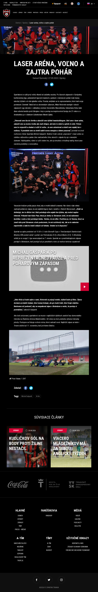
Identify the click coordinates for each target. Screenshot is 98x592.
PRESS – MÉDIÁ (44, 12)
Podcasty (78, 522)
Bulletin (78, 526)
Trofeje (20, 561)
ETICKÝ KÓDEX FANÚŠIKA (40, 3)
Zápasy (20, 12)
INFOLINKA (7, 5)
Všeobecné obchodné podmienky (78, 550)
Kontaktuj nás (77, 543)
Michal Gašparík (27, 396)
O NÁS (5, 3)
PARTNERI (35, 12)
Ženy (49, 547)
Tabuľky (20, 550)
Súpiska (20, 554)
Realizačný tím (20, 557)
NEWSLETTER (14, 3)
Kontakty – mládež (62, 12)
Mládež (49, 550)
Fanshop (49, 516)
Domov (15, 12)
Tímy (25, 12)
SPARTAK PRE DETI (25, 3)
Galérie (78, 519)
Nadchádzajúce (20, 543)
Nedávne (20, 547)
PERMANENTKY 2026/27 (19, 5)
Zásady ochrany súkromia (77, 547)
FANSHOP (51, 12)
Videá (78, 516)
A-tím (38, 396)
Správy (30, 12)
